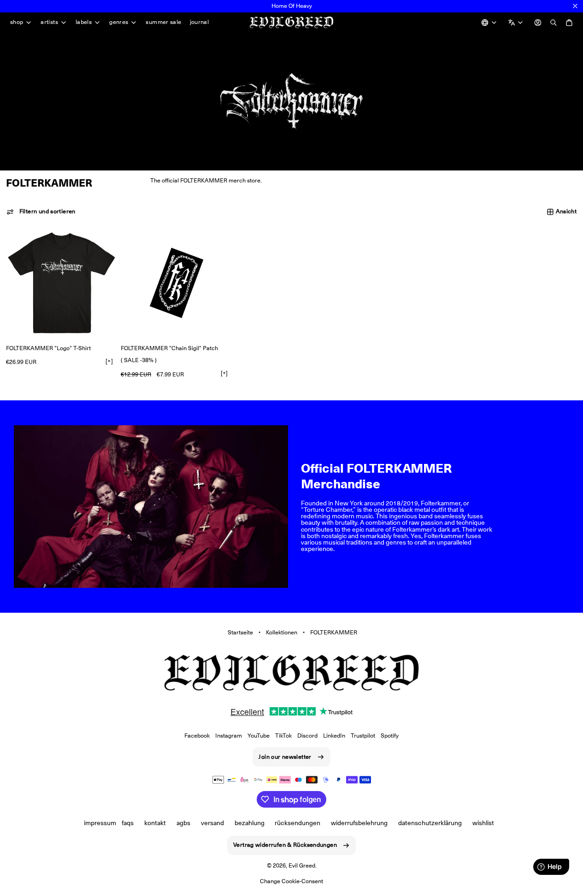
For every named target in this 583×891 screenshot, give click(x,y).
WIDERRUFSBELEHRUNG (359, 823)
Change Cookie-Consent (291, 881)
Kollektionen (281, 632)
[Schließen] (575, 6)
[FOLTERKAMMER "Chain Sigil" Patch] (176, 282)
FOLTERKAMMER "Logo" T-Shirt (48, 348)
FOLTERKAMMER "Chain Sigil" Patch (169, 348)
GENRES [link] (118, 22)
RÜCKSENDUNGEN (297, 823)
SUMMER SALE (163, 22)
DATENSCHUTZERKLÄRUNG (430, 823)
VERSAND (212, 823)
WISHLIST (483, 823)
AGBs (183, 823)
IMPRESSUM (100, 823)
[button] (41, 212)
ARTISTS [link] (49, 22)
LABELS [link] (84, 22)
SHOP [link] (17, 22)
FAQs (128, 823)
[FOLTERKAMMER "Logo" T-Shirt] (61, 282)
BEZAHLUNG (250, 823)
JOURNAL (199, 22)
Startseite (240, 632)
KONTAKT (155, 823)
